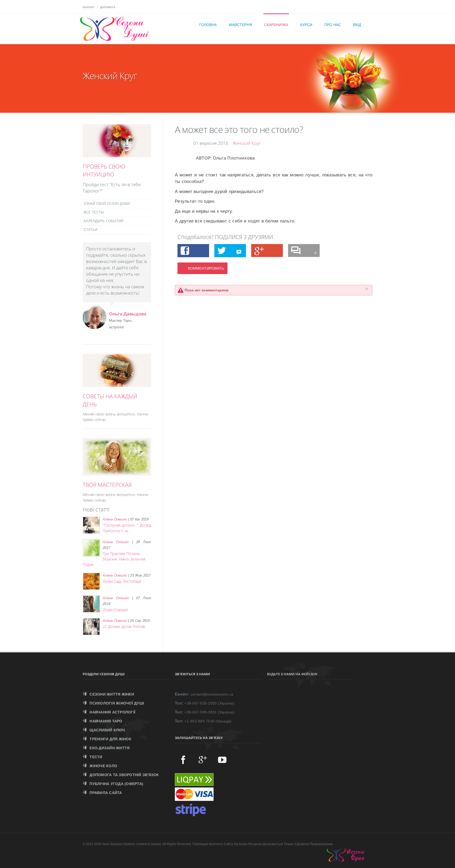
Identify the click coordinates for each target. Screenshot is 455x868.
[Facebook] (183, 759)
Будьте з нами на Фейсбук (292, 674)
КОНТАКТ (89, 7)
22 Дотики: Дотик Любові (124, 626)
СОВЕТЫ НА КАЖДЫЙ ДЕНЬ (110, 400)
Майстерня (240, 25)
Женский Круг (247, 143)
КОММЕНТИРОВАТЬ (206, 268)
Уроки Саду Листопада (122, 581)
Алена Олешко (115, 519)
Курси (306, 25)
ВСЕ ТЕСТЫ (94, 212)
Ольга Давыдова (127, 314)
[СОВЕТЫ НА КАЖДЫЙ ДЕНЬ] (117, 384)
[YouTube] (222, 759)
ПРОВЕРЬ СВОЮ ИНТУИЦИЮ (104, 170)
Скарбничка (276, 25)
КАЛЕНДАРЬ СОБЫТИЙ (103, 221)
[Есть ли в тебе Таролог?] (117, 154)
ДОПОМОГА (107, 7)
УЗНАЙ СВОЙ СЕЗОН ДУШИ (107, 204)
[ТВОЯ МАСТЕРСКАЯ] (117, 472)
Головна (208, 25)
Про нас (332, 25)
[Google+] (202, 759)
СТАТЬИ (90, 230)
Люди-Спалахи (115, 609)
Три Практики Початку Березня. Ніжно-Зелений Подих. (114, 559)
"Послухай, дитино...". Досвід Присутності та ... (127, 528)
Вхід (357, 25)
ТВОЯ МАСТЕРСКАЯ (107, 484)
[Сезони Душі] (351, 860)
